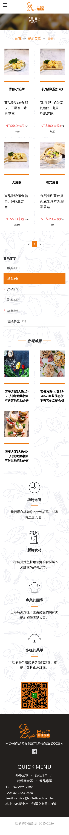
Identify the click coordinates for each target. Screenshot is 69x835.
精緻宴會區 (25, 781)
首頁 (18, 39)
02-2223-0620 (23, 793)
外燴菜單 (22, 775)
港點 (51, 39)
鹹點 (13, 268)
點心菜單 (34, 39)
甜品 (12, 310)
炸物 (12, 289)
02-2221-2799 (23, 787)
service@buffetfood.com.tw (34, 798)
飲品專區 (45, 781)
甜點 (13, 300)
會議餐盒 (16, 321)
